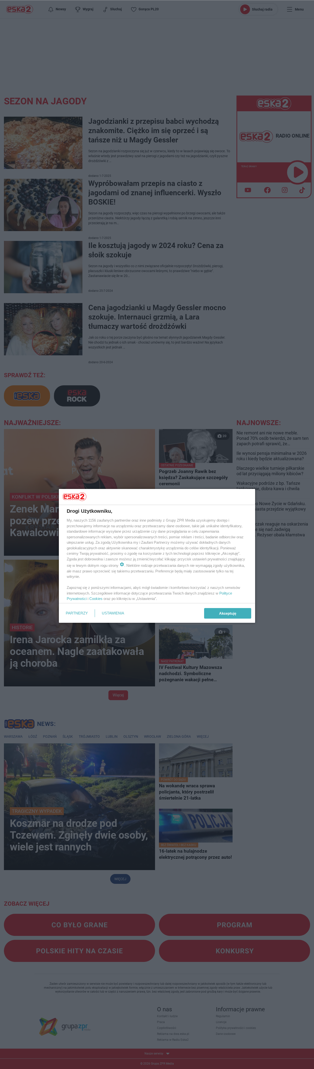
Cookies (96, 599)
